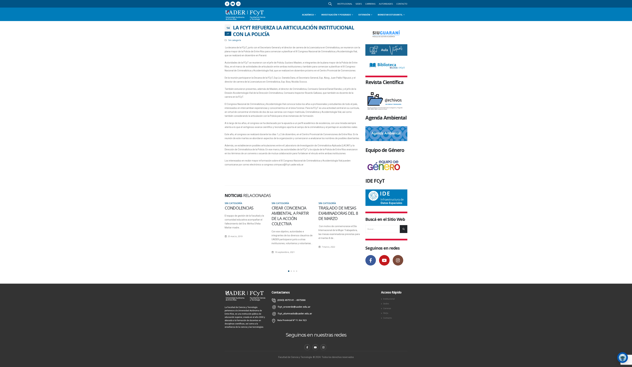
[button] (288, 271)
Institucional (344, 3)
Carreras (370, 3)
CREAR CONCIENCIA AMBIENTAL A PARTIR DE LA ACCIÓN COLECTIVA (290, 215)
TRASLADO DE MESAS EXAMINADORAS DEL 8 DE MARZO (338, 213)
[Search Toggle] (330, 3)
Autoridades (386, 3)
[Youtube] (232, 3)
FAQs (385, 313)
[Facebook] (227, 3)
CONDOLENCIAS (239, 208)
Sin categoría (234, 40)
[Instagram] (238, 3)
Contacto (401, 3)
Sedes (359, 3)
